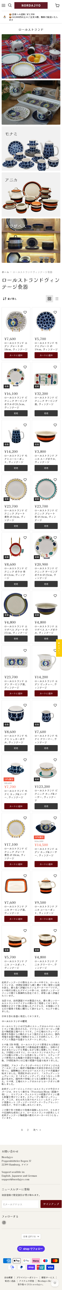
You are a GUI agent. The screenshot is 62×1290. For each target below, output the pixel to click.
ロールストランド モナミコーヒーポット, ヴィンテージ (15, 459)
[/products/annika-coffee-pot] (46, 885)
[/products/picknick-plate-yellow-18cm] (16, 827)
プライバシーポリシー (27, 1277)
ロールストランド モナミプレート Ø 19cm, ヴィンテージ (46, 346)
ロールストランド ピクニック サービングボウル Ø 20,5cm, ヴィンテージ (15, 402)
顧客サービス (47, 1277)
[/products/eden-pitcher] (46, 659)
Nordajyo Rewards (48, 1280)
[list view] (56, 298)
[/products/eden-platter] (16, 659)
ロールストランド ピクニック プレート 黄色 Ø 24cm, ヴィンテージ (15, 515)
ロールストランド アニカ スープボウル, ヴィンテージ (46, 459)
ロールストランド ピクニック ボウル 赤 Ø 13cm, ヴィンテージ (15, 573)
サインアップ (51, 1204)
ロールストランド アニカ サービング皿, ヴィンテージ (15, 909)
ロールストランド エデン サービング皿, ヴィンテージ (15, 684)
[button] (25, 312)
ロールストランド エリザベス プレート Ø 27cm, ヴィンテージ (15, 629)
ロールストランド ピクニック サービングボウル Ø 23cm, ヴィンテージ (46, 573)
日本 (29, 1236)
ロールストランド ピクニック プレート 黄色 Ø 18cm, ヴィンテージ (15, 853)
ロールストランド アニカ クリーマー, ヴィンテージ (46, 964)
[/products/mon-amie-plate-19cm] (46, 321)
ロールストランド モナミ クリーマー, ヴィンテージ (46, 739)
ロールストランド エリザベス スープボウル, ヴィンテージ (46, 629)
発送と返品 (10, 1280)
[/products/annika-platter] (16, 885)
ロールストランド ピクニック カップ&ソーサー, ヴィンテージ (46, 795)
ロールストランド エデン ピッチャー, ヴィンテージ (46, 684)
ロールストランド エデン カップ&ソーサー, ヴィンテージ (46, 852)
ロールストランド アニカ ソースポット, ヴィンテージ (15, 964)
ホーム (5, 272)
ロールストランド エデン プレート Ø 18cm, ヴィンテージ (15, 346)
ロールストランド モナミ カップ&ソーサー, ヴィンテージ (15, 794)
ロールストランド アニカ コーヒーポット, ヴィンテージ (46, 909)
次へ (36, 1129)
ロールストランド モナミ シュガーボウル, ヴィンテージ (15, 739)
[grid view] (49, 298)
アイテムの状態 (26, 1280)
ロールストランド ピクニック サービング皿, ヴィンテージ (46, 401)
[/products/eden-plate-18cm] (16, 321)
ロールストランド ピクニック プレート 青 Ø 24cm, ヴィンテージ (46, 515)
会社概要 (8, 1277)
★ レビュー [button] (59, 648)
